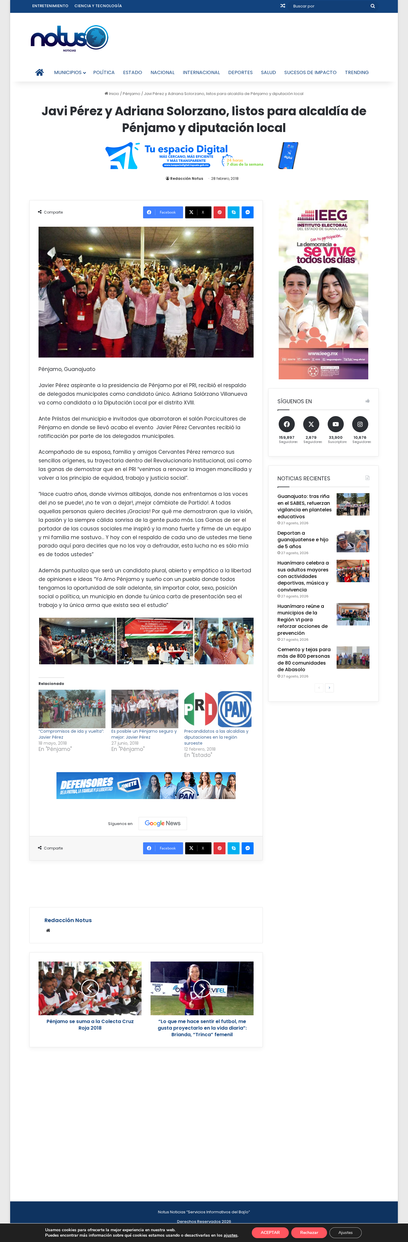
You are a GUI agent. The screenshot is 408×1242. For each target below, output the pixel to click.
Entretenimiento (50, 6)
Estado (132, 72)
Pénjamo (131, 93)
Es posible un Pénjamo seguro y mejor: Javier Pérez (144, 734)
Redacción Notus (186, 178)
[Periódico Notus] (69, 38)
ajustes (230, 1235)
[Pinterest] (220, 212)
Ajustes (345, 1232)
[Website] (48, 930)
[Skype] (234, 212)
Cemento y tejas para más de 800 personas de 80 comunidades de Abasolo (304, 659)
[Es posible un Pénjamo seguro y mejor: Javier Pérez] (144, 709)
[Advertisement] (146, 883)
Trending (357, 72)
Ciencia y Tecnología (98, 6)
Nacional (162, 72)
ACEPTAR (270, 1232)
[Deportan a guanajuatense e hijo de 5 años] (353, 541)
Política (104, 72)
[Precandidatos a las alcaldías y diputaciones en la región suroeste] (217, 709)
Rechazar (309, 1232)
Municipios (68, 72)
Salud (268, 72)
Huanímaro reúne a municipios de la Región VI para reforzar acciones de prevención (302, 620)
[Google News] (163, 823)
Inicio (113, 93)
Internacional (201, 72)
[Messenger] (248, 212)
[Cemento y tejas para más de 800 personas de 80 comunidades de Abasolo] (353, 657)
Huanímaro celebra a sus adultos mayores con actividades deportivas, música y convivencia (303, 576)
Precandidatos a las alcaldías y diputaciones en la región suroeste (216, 737)
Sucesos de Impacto (310, 72)
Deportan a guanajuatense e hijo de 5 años (303, 540)
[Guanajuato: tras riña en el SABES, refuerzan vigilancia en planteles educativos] (353, 504)
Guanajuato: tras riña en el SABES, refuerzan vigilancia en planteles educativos (304, 506)
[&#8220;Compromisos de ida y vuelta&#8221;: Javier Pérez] (72, 709)
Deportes (240, 72)
